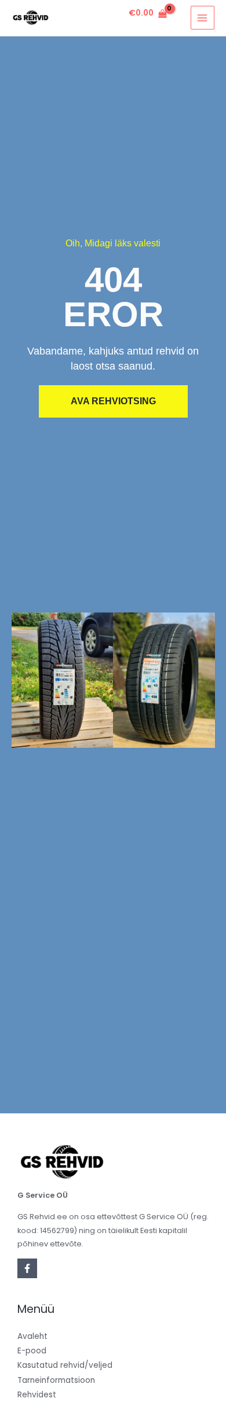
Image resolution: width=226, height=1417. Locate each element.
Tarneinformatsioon (56, 1380)
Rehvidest (36, 1394)
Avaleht (32, 1336)
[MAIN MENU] (202, 17)
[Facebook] (27, 1268)
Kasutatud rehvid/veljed (64, 1365)
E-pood (31, 1350)
